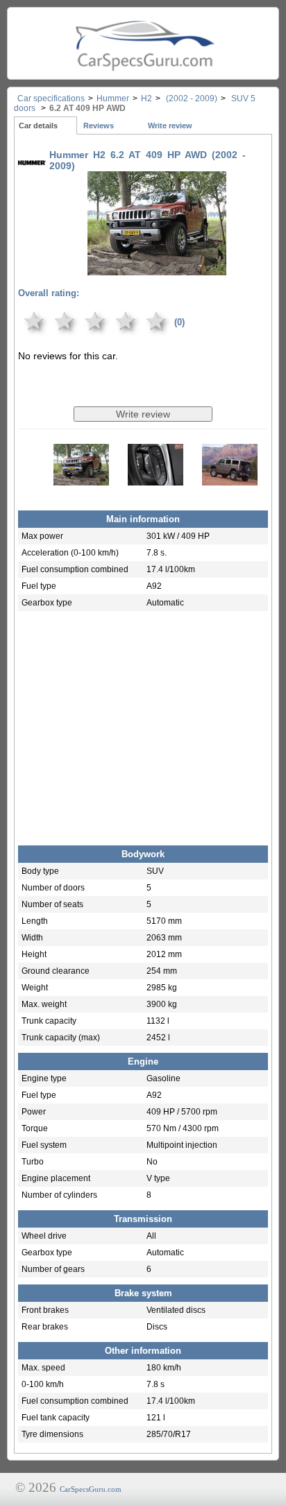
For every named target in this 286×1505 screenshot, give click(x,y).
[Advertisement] (143, 725)
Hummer (112, 98)
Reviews (98, 125)
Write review (170, 125)
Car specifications (51, 98)
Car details (38, 125)
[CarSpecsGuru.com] (143, 43)
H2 (146, 98)
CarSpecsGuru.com (90, 1489)
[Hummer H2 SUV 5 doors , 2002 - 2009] (156, 266)
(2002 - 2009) (190, 98)
